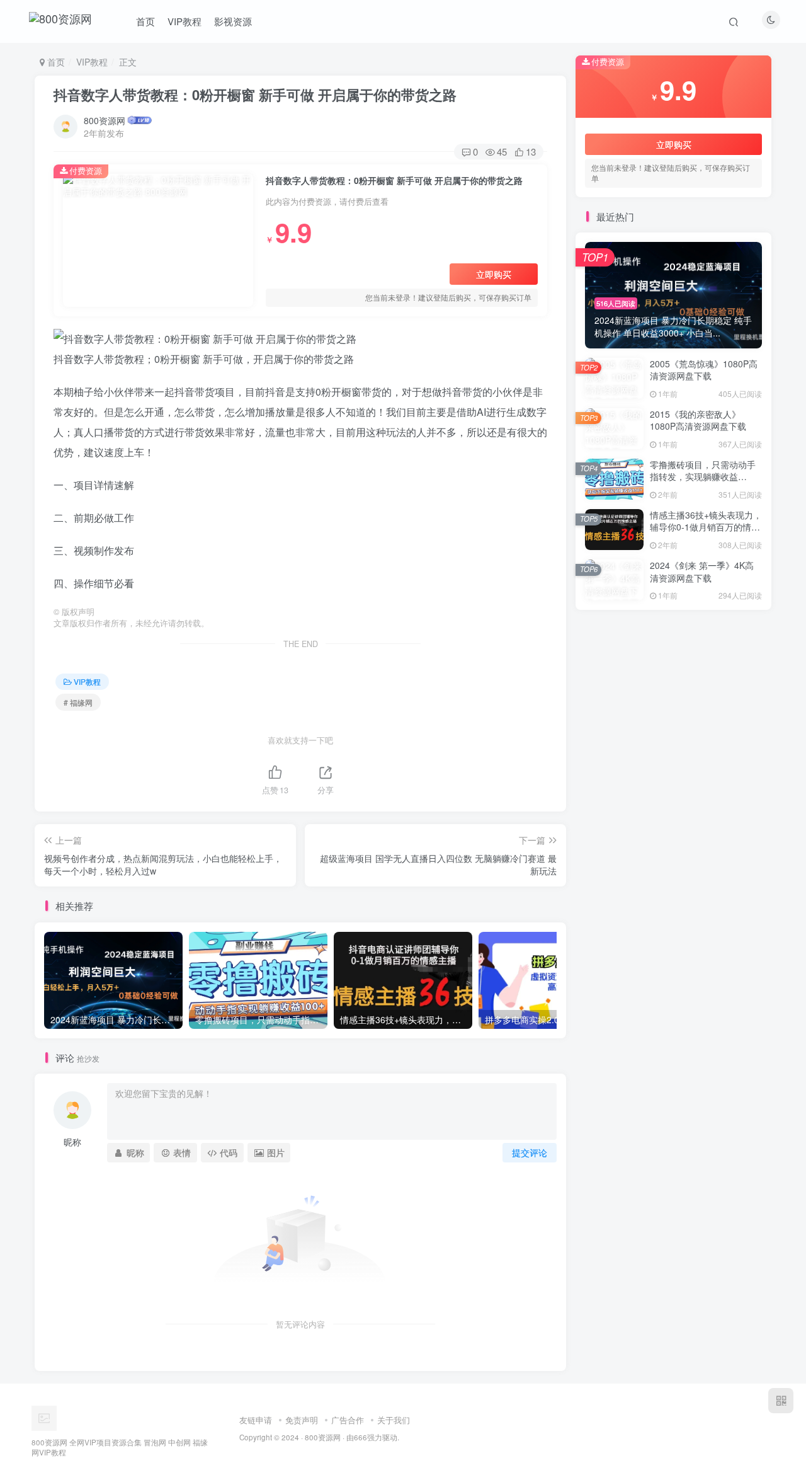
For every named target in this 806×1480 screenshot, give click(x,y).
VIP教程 (184, 21)
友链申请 (255, 1420)
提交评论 (529, 1152)
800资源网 (104, 120)
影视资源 (233, 21)
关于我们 (393, 1420)
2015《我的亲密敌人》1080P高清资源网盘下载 (698, 420)
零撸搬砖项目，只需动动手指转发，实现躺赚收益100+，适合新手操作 (703, 476)
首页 (145, 21)
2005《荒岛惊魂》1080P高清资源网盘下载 (704, 369)
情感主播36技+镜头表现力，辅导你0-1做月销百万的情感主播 (706, 527)
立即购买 (493, 274)
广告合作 (347, 1420)
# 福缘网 (78, 702)
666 (360, 1437)
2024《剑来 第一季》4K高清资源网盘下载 (702, 571)
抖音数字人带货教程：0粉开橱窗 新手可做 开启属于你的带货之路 (255, 94)
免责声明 (301, 1420)
